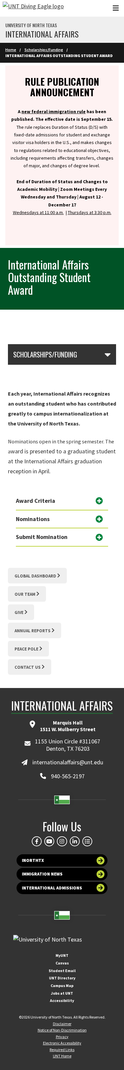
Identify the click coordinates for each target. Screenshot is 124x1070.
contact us (28, 667)
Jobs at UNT (62, 993)
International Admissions (52, 888)
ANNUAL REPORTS (33, 631)
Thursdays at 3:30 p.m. (89, 212)
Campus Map (62, 985)
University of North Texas (31, 25)
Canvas (62, 962)
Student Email (62, 970)
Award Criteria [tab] (35, 500)
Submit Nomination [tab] (41, 537)
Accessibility (62, 1000)
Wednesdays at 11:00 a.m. (38, 212)
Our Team (25, 594)
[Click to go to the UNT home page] (33, 8)
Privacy (62, 1036)
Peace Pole (26, 649)
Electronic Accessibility (62, 1042)
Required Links (62, 1049)
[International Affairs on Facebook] (37, 841)
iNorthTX (33, 860)
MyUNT (62, 955)
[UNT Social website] (87, 841)
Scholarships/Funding (43, 49)
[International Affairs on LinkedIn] (75, 841)
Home (10, 49)
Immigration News (42, 874)
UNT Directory (62, 977)
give (19, 612)
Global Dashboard (35, 576)
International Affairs (42, 34)
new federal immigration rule (53, 112)
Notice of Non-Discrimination (62, 1030)
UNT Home (62, 1055)
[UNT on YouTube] (49, 841)
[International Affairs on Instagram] (62, 841)
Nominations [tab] (33, 519)
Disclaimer (62, 1023)
